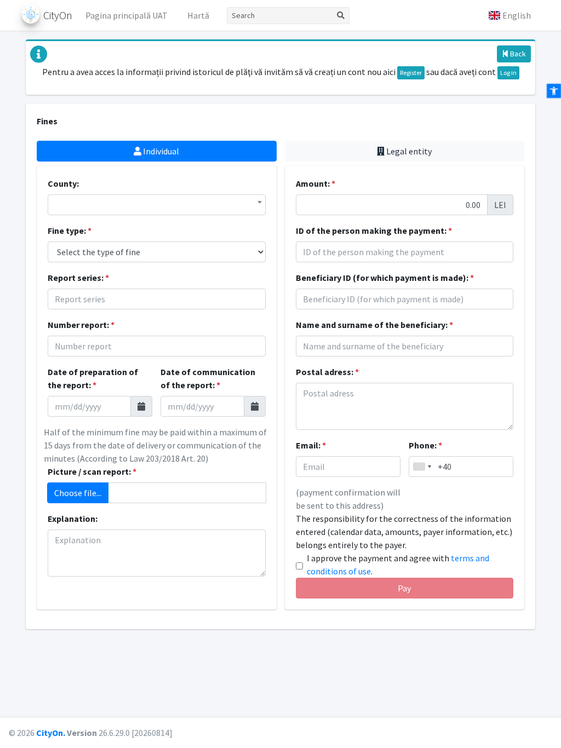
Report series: (78, 277)
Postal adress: (327, 371)
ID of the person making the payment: (374, 230)
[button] (509, 15)
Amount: (315, 183)
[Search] (341, 15)
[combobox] (157, 204)
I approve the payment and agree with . (398, 565)
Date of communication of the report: (208, 378)
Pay (404, 588)
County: (63, 183)
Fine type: (69, 230)
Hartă (198, 15)
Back (517, 54)
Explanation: (73, 518)
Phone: (425, 445)
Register (411, 72)
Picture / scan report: (92, 471)
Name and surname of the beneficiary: (374, 324)
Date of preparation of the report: (93, 378)
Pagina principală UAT (126, 15)
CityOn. (50, 732)
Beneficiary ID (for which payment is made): (385, 277)
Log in (508, 72)
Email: (311, 445)
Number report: (81, 324)
